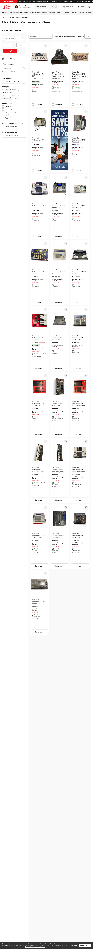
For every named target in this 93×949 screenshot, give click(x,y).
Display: (81, 36)
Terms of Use (29, 947)
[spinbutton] (8, 45)
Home (4, 17)
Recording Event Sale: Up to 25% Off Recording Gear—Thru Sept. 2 (38, 1)
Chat (20, 7)
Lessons (88, 12)
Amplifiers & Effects (10, 90)
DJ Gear (38, 12)
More (58, 12)
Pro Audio (7, 92)
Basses (44, 12)
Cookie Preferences (39, 947)
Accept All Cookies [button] (85, 945)
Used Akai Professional (20, 17)
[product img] (39, 56)
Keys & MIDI (24, 12)
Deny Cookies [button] (74, 945)
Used (72, 12)
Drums (32, 12)
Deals (67, 12)
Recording (51, 12)
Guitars (4, 12)
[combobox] (40, 36)
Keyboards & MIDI (10, 98)
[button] (23, 6)
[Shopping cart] (88, 6)
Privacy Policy (49, 943)
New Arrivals (79, 12)
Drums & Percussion (10, 95)
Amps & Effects (14, 12)
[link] (39, 74)
